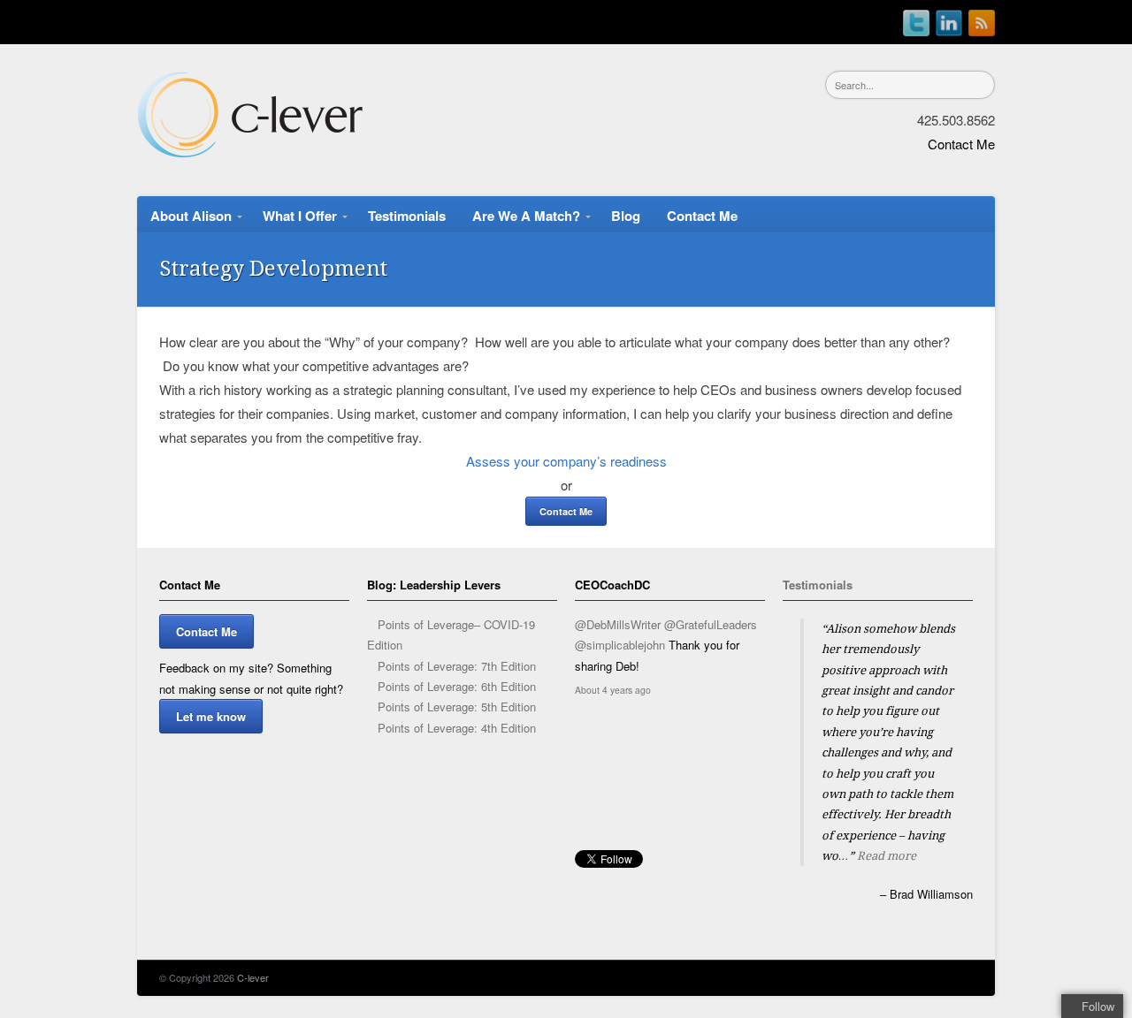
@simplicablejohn (620, 644)
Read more (886, 855)
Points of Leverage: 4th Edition (457, 727)
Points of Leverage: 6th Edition (457, 686)
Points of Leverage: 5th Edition (457, 706)
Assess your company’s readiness (566, 461)
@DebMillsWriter (618, 624)
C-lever (253, 977)
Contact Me (961, 143)
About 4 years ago (613, 689)
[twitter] (916, 18)
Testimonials (818, 584)
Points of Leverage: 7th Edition (457, 665)
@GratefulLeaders (710, 624)
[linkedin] (949, 18)
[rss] (981, 18)
